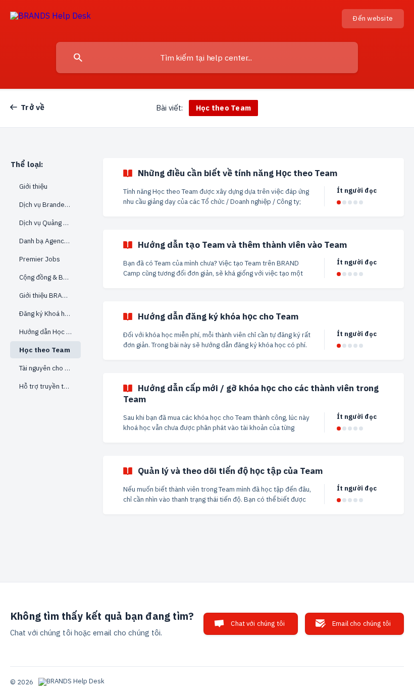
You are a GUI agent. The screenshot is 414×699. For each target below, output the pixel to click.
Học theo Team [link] (44, 349)
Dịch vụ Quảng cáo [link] (46, 222)
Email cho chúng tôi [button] (361, 623)
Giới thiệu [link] (33, 186)
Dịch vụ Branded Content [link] (50, 204)
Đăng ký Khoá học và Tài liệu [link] (50, 313)
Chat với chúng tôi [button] (258, 623)
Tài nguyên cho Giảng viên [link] (50, 367)
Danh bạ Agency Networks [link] (50, 240)
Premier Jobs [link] (39, 258)
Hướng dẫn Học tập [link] (47, 331)
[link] (253, 187)
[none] (50, 17)
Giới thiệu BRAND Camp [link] (50, 295)
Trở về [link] (33, 107)
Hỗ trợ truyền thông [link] (48, 386)
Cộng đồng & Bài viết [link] (50, 277)
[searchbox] (207, 57)
